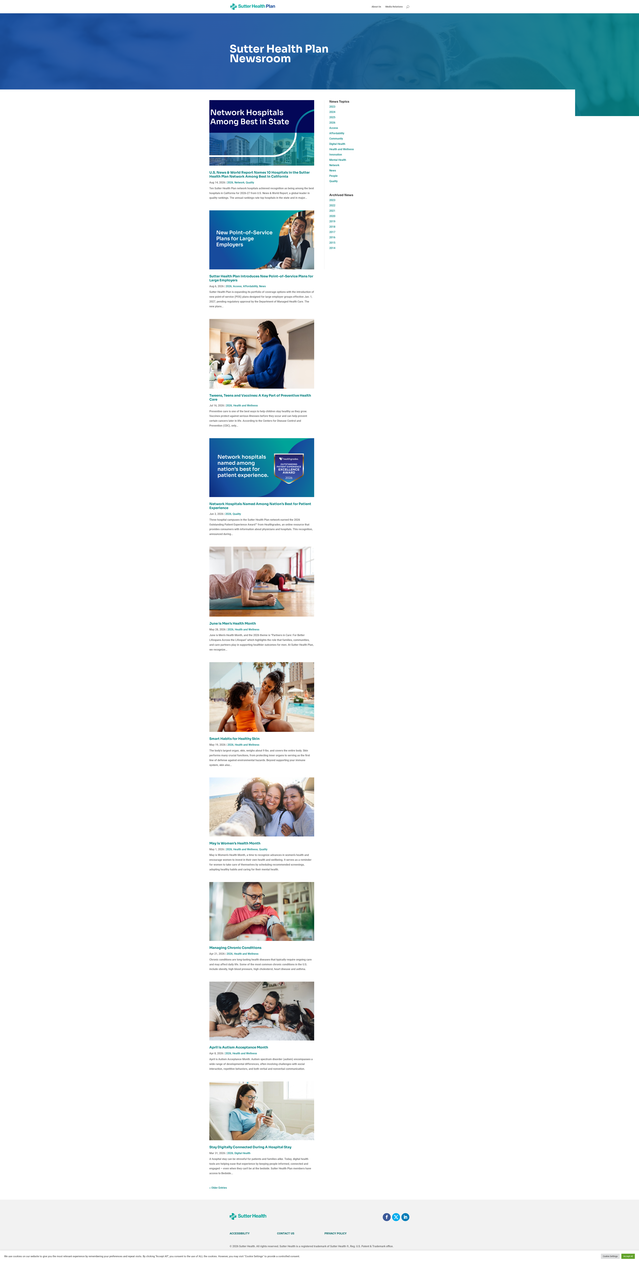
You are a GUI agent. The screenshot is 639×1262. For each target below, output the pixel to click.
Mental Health (337, 159)
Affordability (250, 286)
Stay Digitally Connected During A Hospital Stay (250, 1147)
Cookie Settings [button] (610, 1256)
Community (336, 138)
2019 (332, 221)
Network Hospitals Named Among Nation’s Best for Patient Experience (260, 506)
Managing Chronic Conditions (235, 948)
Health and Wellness (245, 405)
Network (239, 182)
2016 (332, 237)
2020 (332, 216)
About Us (376, 6)
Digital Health (242, 1153)
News (262, 286)
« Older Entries (218, 1187)
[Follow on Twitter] (396, 1217)
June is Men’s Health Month (232, 623)
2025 (332, 117)
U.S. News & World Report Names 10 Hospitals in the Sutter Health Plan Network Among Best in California (259, 174)
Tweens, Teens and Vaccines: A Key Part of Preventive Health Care (260, 397)
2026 (230, 182)
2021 (332, 210)
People (333, 175)
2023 (332, 106)
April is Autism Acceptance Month (238, 1047)
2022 (332, 205)
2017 (332, 232)
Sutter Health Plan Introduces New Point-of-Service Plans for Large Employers (261, 278)
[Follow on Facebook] (387, 1217)
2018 (332, 226)
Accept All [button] (628, 1256)
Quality (250, 182)
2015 (332, 242)
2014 (332, 248)
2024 (332, 112)
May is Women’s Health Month (234, 843)
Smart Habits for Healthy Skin (234, 739)
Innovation (335, 154)
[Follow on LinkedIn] (405, 1217)
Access (237, 286)
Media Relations (394, 6)
